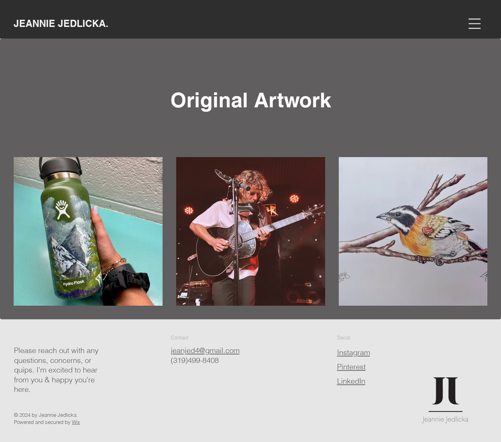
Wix (76, 422)
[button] (475, 24)
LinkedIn (351, 381)
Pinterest (351, 366)
